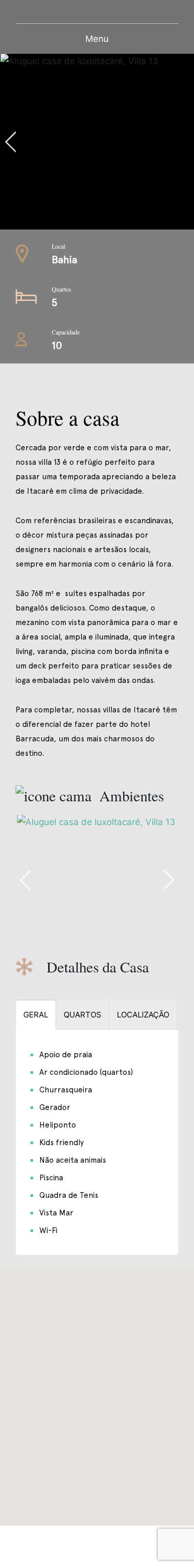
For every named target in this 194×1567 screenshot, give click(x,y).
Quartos (61, 289)
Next (168, 880)
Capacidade (66, 332)
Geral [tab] (35, 1015)
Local (58, 246)
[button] (97, 1390)
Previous (55, 142)
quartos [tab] (82, 1015)
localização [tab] (143, 1015)
